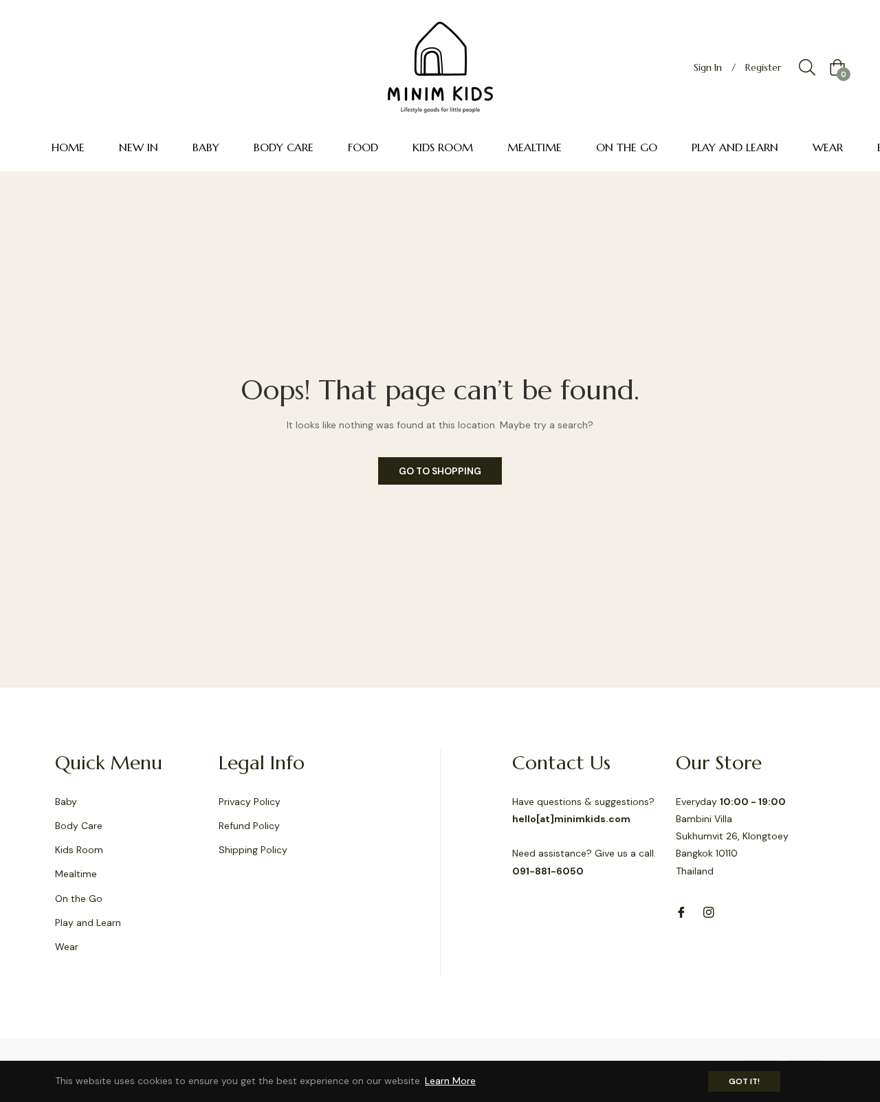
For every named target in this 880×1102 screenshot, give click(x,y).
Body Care (78, 825)
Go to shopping (440, 471)
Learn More (450, 1081)
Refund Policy (249, 825)
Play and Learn (88, 922)
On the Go (78, 898)
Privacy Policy (249, 801)
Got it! (744, 1081)
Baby (66, 801)
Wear (66, 946)
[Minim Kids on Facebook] (681, 912)
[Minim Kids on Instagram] (708, 912)
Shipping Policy (253, 850)
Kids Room (79, 850)
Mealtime (76, 874)
